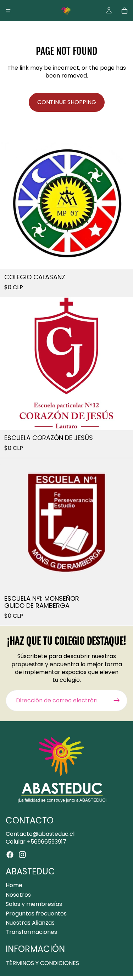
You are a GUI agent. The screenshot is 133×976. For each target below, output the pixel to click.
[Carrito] (124, 10)
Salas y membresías (34, 904)
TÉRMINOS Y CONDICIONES (42, 963)
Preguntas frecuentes (36, 913)
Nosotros (18, 895)
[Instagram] (22, 854)
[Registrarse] (116, 700)
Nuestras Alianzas (30, 923)
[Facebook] (10, 854)
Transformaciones (31, 932)
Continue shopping (66, 102)
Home (14, 885)
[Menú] (8, 10)
